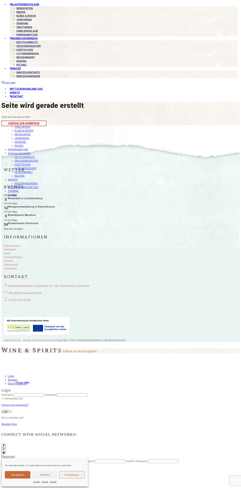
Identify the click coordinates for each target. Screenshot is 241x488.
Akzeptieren (17, 474)
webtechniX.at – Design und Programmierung (30, 340)
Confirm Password (136, 461)
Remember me (14, 398)
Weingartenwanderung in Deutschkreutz (31, 206)
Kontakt (36, 482)
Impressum (10, 268)
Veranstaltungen (13, 257)
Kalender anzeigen (13, 228)
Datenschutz (11, 264)
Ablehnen (45, 474)
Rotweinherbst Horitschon (23, 223)
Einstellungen (72, 474)
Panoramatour (12, 245)
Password (88, 461)
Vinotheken (10, 249)
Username (7, 394)
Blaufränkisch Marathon (22, 215)
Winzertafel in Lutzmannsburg (25, 198)
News (7, 253)
